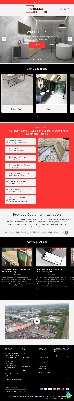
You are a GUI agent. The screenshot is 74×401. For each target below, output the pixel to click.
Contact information (50, 399)
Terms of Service (45, 372)
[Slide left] (33, 116)
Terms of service (63, 397)
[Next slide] (70, 39)
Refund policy (40, 397)
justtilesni (16, 397)
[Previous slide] (4, 39)
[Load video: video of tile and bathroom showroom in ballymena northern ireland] (37, 321)
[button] (4, 9)
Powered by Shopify (26, 397)
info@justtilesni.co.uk (16, 379)
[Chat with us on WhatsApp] (68, 395)
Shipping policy (64, 399)
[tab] (33, 59)
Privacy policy (51, 397)
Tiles (23, 353)
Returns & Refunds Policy (44, 367)
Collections (26, 357)
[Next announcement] (70, 2)
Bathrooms (26, 366)
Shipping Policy (44, 362)
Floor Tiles (16, 109)
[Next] (66, 233)
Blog (23, 370)
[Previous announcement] (4, 2)
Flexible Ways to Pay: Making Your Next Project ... (49, 270)
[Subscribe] (67, 356)
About (41, 353)
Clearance (25, 362)
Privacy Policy (44, 357)
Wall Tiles (36, 45)
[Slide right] (41, 116)
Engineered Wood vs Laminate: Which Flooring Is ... (16, 270)
